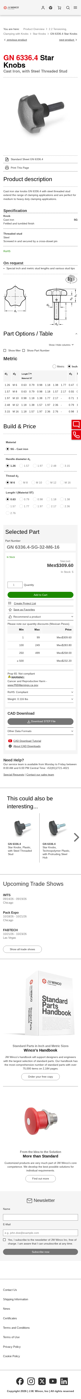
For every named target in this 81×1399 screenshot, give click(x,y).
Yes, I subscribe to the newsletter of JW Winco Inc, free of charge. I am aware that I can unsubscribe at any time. (42, 1241)
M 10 (39, 482)
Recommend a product (27, 616)
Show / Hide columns (59, 345)
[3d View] (72, 279)
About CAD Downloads (26, 746)
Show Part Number (38, 350)
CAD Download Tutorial (27, 740)
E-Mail (7, 1224)
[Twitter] (42, 1380)
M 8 (25, 482)
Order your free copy (40, 1076)
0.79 (26, 499)
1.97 (40, 465)
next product (67, 39)
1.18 (53, 499)
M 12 (53, 482)
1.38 (67, 499)
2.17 (53, 506)
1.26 (13, 465)
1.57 (26, 465)
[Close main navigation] (75, 7)
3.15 (67, 465)
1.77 (26, 506)
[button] (43, 7)
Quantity (29, 584)
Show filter (14, 350)
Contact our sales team (40, 774)
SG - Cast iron (19, 449)
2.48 (53, 465)
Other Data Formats (19, 731)
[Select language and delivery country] (50, 7)
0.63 (13, 499)
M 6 (12, 482)
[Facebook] (20, 1380)
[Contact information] (76, 435)
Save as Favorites (24, 609)
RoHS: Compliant (18, 692)
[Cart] (59, 7)
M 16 (68, 482)
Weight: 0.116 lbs (18, 699)
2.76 (13, 513)
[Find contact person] (76, 424)
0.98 (40, 499)
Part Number (13, 540)
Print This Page (20, 167)
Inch (75, 366)
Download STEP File (43, 721)
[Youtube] (53, 1380)
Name (6, 1208)
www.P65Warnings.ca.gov (23, 685)
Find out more (40, 1178)
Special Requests (13, 774)
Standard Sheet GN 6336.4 (27, 159)
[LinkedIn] (64, 1380)
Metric (60, 366)
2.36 (67, 506)
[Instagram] (31, 1380)
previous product (16, 39)
